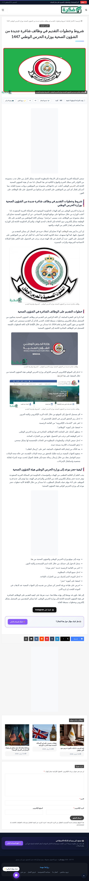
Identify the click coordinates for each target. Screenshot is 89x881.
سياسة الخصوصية (44, 872)
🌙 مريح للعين (21, 100)
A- (30, 100)
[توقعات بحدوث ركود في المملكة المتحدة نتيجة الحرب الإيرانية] (44, 732)
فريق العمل (32, 872)
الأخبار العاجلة (70, 21)
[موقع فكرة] (71, 9)
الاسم (82, 799)
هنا (32, 559)
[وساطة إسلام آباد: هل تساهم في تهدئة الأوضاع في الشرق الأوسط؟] (17, 735)
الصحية (19, 317)
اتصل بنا (55, 872)
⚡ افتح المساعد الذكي (14, 843)
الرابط (60, 376)
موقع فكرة (62, 860)
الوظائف (65, 231)
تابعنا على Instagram (44, 609)
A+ (35, 100)
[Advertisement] (44, 140)
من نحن (23, 872)
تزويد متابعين (64, 872)
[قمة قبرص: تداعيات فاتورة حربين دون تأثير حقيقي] (72, 735)
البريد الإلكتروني (78, 808)
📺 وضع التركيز (9, 100)
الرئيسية (78, 21)
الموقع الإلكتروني (38, 808)
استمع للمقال (45, 100)
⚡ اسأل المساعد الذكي (17, 622)
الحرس (72, 185)
